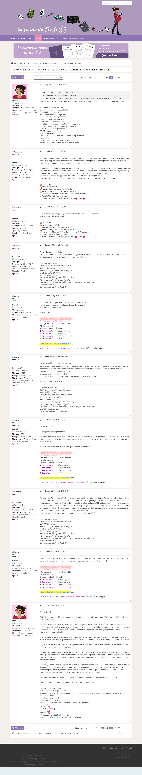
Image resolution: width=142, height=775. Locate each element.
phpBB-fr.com (38, 765)
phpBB (26, 762)
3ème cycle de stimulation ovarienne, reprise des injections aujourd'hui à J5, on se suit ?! (61, 69)
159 (22, 167)
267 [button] (102, 77)
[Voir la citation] (59, 93)
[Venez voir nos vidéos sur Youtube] (129, 755)
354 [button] (126, 77)
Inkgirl (15, 100)
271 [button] (119, 77)
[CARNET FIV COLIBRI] (71, 50)
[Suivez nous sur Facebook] (118, 755)
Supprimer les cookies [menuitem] (115, 748)
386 (22, 310)
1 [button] (96, 77)
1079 (23, 261)
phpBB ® (39, 755)
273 (22, 105)
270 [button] (115, 77)
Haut (130, 748)
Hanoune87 (49, 93)
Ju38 (14, 621)
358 (22, 626)
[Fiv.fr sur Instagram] (123, 755)
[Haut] (130, 146)
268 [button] (106, 77)
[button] (90, 77)
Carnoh (15, 305)
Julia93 (15, 162)
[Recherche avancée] (130, 3)
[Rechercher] (126, 3)
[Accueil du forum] (71, 20)
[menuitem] (49, 38)
